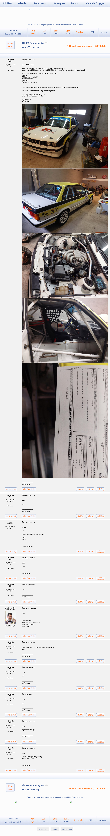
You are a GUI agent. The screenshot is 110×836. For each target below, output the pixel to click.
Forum (74, 3)
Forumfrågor (103, 820)
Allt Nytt (7, 3)
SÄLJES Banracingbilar (33, 43)
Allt (45, 32)
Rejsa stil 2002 (43, 829)
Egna (56, 32)
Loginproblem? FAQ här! (14, 34)
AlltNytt (33, 32)
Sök (92, 32)
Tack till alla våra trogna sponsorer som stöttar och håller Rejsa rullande (55, 25)
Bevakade (80, 32)
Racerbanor (40, 3)
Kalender (22, 3)
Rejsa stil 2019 (67, 829)
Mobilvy (55, 829)
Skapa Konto (14, 30)
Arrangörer (59, 3)
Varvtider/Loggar (95, 3)
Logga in (104, 32)
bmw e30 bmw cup (30, 47)
